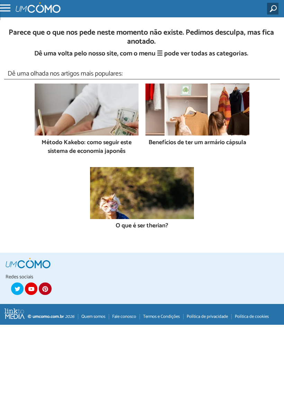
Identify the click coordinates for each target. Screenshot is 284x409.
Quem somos (93, 316)
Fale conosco (124, 316)
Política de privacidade (207, 316)
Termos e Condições (161, 316)
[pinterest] (45, 288)
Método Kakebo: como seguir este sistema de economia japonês (87, 147)
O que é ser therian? (142, 226)
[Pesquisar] (274, 9)
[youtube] (31, 288)
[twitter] (17, 288)
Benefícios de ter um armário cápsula (197, 143)
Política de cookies (252, 316)
